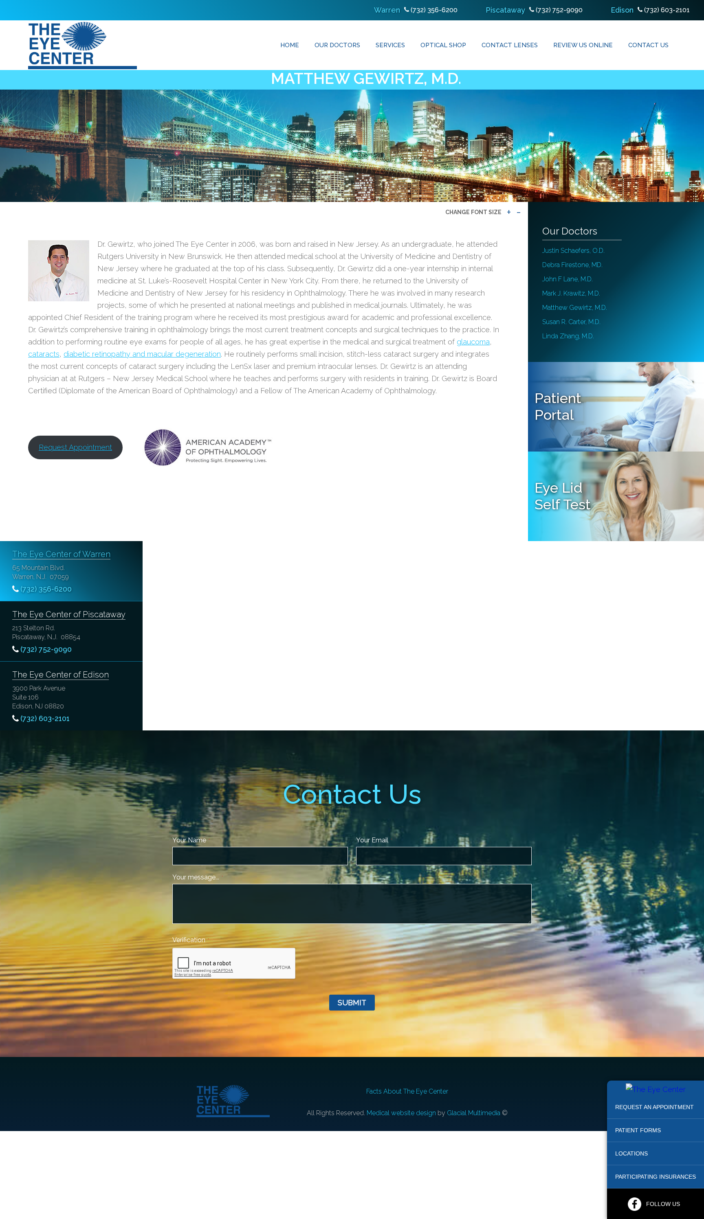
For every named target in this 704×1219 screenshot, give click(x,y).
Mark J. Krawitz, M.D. (571, 293)
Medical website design (401, 1113)
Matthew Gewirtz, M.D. (574, 307)
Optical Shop (443, 45)
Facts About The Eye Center (407, 1091)
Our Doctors (337, 45)
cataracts (43, 354)
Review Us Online (583, 45)
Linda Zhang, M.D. (568, 336)
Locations (631, 1153)
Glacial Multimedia (473, 1113)
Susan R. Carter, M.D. (571, 322)
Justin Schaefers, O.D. (573, 250)
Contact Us (648, 45)
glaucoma (473, 342)
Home (289, 45)
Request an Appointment (654, 1107)
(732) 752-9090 (559, 10)
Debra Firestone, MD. (572, 265)
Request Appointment (75, 447)
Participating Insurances (655, 1176)
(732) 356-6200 (434, 10)
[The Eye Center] (656, 1089)
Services (390, 45)
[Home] (82, 45)
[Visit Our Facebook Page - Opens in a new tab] (634, 1204)
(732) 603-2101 (667, 10)
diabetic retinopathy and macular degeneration (142, 354)
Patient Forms (638, 1130)
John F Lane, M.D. (567, 279)
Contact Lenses (510, 45)
